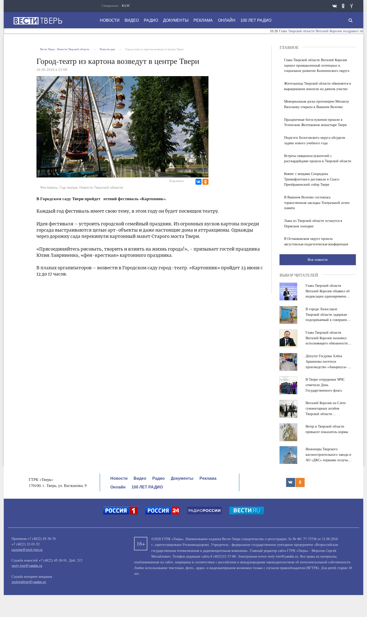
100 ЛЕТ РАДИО (255, 20)
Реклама (203, 20)
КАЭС (126, 5)
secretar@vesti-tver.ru (26, 549)
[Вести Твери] (38, 20)
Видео (132, 20)
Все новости (318, 260)
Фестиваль (49, 187)
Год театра (68, 187)
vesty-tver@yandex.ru (26, 565)
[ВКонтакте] (198, 182)
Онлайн (226, 20)
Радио (151, 20)
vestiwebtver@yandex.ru (28, 581)
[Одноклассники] (205, 182)
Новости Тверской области (101, 187)
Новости (110, 20)
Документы (175, 20)
